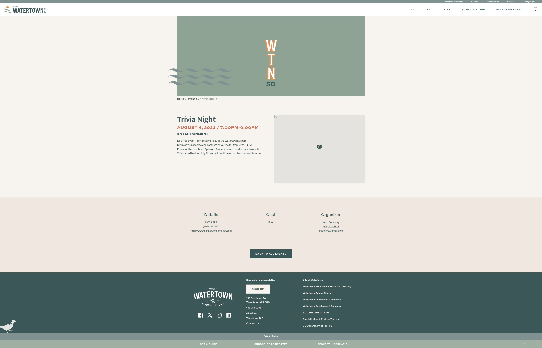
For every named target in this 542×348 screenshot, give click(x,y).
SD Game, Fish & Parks (316, 312)
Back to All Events (271, 253)
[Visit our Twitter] (209, 314)
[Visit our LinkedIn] (228, 314)
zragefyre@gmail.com (331, 230)
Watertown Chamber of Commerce (322, 299)
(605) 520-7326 (331, 226)
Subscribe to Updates (271, 344)
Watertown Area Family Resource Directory (327, 286)
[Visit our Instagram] (219, 314)
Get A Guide (208, 344)
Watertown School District (317, 293)
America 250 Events (454, 2)
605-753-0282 (253, 307)
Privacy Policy (271, 336)
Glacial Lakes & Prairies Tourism (321, 319)
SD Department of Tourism (317, 325)
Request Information (333, 344)
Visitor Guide (493, 2)
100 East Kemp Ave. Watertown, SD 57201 (258, 300)
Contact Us (252, 323)
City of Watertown (313, 279)
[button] (413, 9)
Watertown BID (255, 318)
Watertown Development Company (322, 306)
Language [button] (529, 2)
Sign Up (258, 289)
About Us (475, 2)
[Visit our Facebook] (200, 314)
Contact (510, 2)
